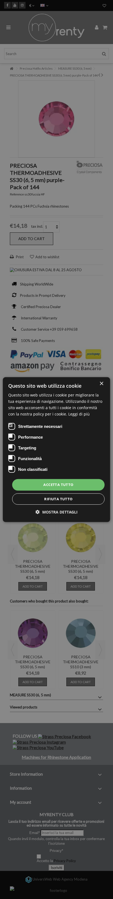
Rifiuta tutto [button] (58, 498)
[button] (57, 512)
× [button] (101, 383)
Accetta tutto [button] (58, 484)
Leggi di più (79, 414)
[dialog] (56, 449)
